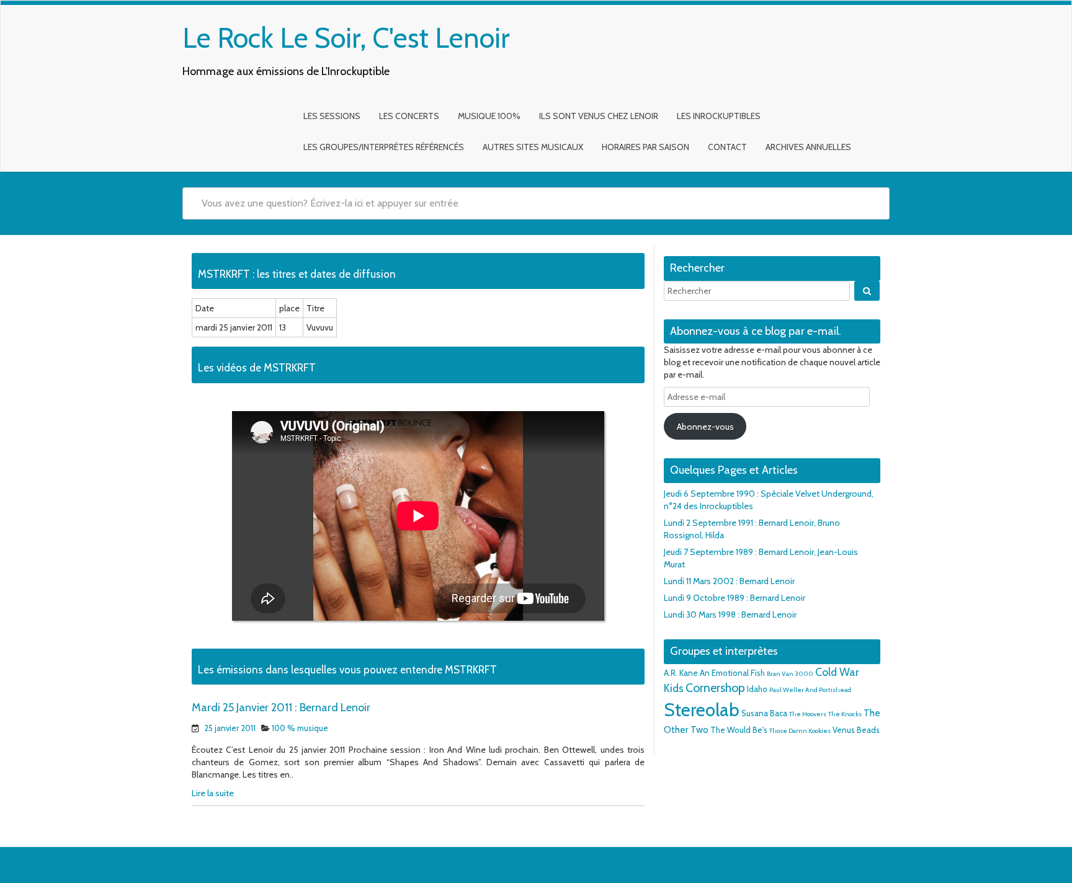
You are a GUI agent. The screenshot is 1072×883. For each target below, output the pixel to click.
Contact (727, 147)
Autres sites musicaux (533, 147)
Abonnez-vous (705, 426)
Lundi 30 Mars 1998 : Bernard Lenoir (730, 614)
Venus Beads (856, 730)
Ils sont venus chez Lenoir (598, 116)
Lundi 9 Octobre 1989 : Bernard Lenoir (734, 597)
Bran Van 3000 (790, 674)
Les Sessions (331, 116)
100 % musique (300, 728)
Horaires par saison (645, 147)
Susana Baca (764, 713)
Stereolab (701, 710)
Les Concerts (409, 116)
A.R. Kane (681, 673)
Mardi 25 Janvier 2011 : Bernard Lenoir (281, 707)
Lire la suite (213, 793)
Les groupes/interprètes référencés (383, 147)
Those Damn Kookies (800, 731)
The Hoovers (807, 714)
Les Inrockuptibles (719, 116)
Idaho (757, 689)
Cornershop (715, 687)
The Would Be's (738, 730)
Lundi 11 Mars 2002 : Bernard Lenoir (729, 581)
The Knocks (845, 714)
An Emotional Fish (732, 673)
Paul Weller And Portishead (810, 690)
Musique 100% (489, 116)
